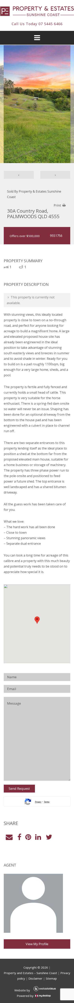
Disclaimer (35, 978)
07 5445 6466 (50, 23)
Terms (46, 801)
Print (57, 205)
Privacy (38, 801)
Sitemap (51, 978)
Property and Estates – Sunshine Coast (30, 973)
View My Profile (37, 944)
